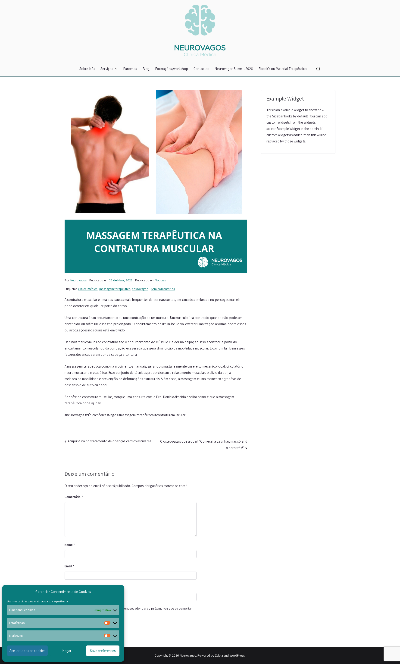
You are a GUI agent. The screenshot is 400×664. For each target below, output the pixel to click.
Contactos (201, 68)
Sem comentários (163, 289)
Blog (146, 68)
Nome (70, 545)
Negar (66, 650)
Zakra (219, 655)
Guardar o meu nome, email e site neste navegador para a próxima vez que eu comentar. (132, 608)
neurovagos (140, 289)
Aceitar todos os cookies (27, 650)
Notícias (160, 280)
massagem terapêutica (114, 289)
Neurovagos (78, 280)
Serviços (106, 68)
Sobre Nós (87, 68)
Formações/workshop (171, 68)
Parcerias (130, 68)
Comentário (74, 497)
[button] (115, 69)
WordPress (237, 655)
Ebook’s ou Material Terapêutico (283, 68)
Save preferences (103, 650)
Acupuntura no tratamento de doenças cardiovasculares (109, 441)
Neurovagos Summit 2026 (234, 68)
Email (69, 566)
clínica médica (88, 289)
